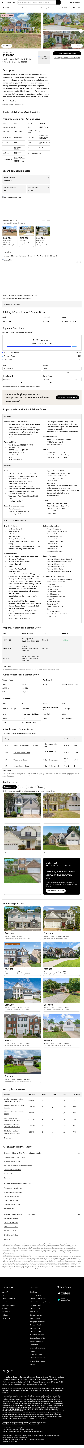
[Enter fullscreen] (78, 262)
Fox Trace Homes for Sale (12, 1174)
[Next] (81, 31)
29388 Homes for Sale (11, 1235)
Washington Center (21, 760)
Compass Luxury (36, 1315)
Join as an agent (8, 1305)
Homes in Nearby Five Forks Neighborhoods (22, 1153)
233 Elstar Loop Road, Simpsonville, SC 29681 (12, 1119)
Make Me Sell (34, 1312)
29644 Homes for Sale (11, 1223)
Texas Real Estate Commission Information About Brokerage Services (24, 1422)
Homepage (6, 256)
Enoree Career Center (22, 766)
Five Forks (40, 256)
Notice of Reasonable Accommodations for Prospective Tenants (22, 1431)
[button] (2, 2)
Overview (17, 8)
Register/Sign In (76, 2)
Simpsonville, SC (17, 62)
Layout (40, 787)
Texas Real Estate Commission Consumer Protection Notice (21, 1424)
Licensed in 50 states (10, 1441)
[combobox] (37, 2)
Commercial (34, 1345)
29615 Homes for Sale (11, 1227)
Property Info (35, 8)
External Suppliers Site (38, 1358)
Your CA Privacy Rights (55, 1382)
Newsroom (6, 1318)
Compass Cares (35, 1331)
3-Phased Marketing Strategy (40, 1302)
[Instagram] (4, 1371)
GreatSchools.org (34, 773)
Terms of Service (42, 1377)
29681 (25, 62)
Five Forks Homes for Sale (12, 1162)
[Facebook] (9, 1371)
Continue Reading (9, 101)
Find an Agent (35, 1318)
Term (4, 365)
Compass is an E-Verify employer (40, 1379)
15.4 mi (76, 766)
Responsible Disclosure (19, 1379)
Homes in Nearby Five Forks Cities (18, 1184)
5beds (4, 59)
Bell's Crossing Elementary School (26, 745)
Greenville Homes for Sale (12, 1204)
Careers (5, 1308)
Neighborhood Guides (37, 1338)
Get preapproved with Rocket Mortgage (67, 58)
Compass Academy (37, 1325)
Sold (15, 123)
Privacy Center (54, 1377)
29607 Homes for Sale (11, 1231)
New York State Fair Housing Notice (13, 1428)
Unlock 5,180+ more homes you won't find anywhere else (60, 875)
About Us (5, 1292)
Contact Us (6, 1312)
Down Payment (48, 376)
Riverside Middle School (22, 753)
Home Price (6, 376)
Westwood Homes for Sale (12, 1170)
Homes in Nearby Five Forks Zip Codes (20, 1214)
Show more (7, 1178)
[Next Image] (15, 231)
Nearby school (53, 760)
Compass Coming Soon (38, 1299)
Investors (5, 1302)
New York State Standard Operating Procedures (17, 1430)
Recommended (9, 787)
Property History (46, 8)
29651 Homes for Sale (11, 1218)
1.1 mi (75, 745)
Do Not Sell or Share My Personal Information (18, 1377)
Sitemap (32, 1364)
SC (12, 256)
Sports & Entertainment (38, 1348)
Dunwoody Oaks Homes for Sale (14, 1157)
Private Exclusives (36, 1295)
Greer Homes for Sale (11, 1200)
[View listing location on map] (44, 57)
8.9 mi (76, 760)
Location (25, 8)
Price (21, 787)
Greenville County (17, 148)
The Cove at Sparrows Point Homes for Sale (18, 1166)
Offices (5, 1315)
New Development (36, 1341)
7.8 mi (76, 753)
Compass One (35, 1308)
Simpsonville (31, 256)
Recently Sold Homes (37, 1361)
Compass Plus (35, 1328)
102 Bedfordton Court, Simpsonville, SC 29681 (12, 1132)
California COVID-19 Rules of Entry (30, 1382)
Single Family (18, 137)
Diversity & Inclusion (37, 1335)
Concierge (33, 1292)
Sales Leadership (8, 1299)
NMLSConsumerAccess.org (36, 1439)
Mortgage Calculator (37, 1322)
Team (4, 1295)
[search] (58, 2)
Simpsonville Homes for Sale (13, 1192)
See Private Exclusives (55, 891)
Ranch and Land (36, 1354)
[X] (13, 1371)
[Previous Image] (5, 231)
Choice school (53, 766)
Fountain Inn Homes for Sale (13, 1188)
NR (6, 760)
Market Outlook (35, 1305)
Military (32, 1351)
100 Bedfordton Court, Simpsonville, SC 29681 (12, 1126)
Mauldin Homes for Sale (11, 1196)
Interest (46, 365)
